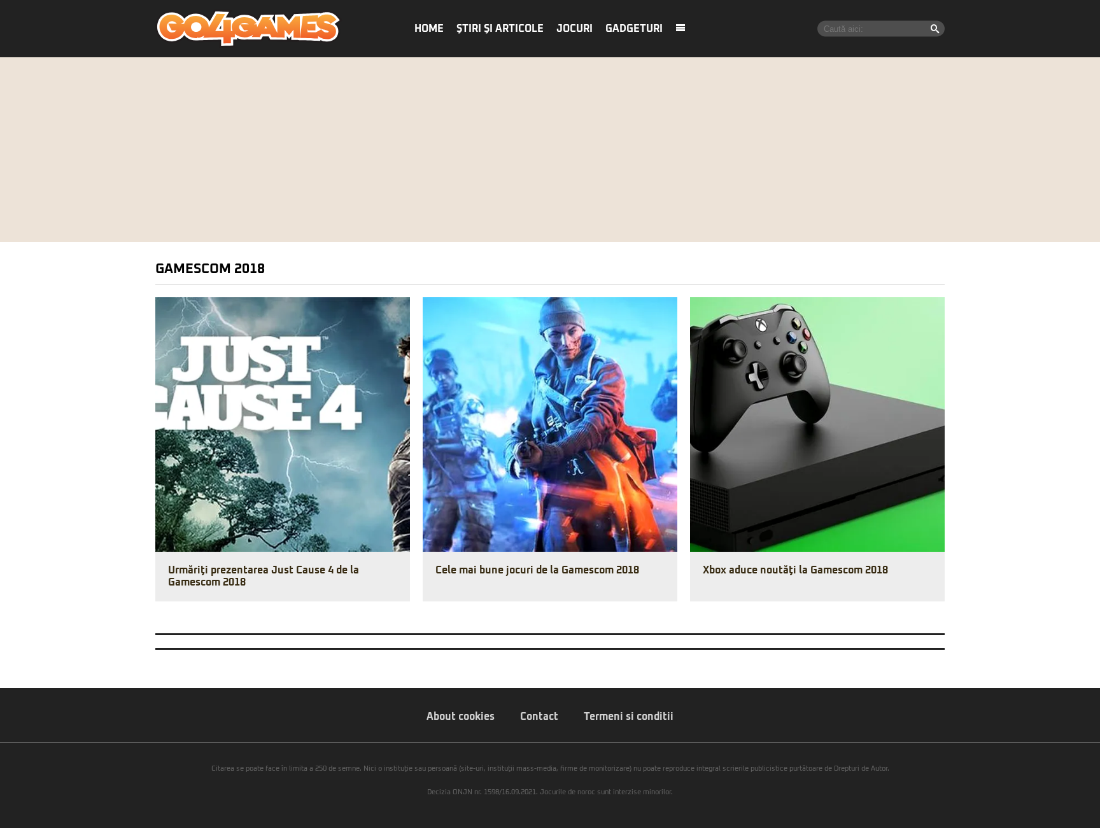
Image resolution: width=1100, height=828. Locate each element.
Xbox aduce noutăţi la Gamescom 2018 (795, 570)
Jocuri (574, 29)
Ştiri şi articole (500, 29)
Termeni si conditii (628, 717)
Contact (539, 717)
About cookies (461, 717)
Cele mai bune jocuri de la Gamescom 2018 (537, 570)
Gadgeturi (634, 29)
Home (429, 29)
